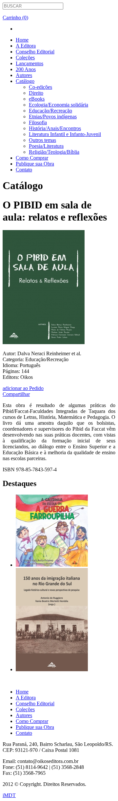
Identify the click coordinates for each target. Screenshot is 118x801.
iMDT (9, 795)
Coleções (25, 57)
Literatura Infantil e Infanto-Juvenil (65, 134)
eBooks (37, 99)
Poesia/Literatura (46, 146)
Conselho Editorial (35, 51)
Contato (24, 169)
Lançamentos (29, 63)
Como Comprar (32, 158)
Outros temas (42, 140)
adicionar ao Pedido (23, 388)
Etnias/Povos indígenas (53, 116)
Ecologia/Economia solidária (58, 104)
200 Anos (26, 69)
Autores (24, 75)
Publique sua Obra (35, 163)
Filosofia (38, 122)
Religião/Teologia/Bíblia (54, 152)
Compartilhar (16, 394)
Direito (36, 93)
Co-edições (40, 87)
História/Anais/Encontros (55, 128)
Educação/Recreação (50, 110)
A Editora (26, 46)
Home (22, 40)
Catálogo (25, 81)
